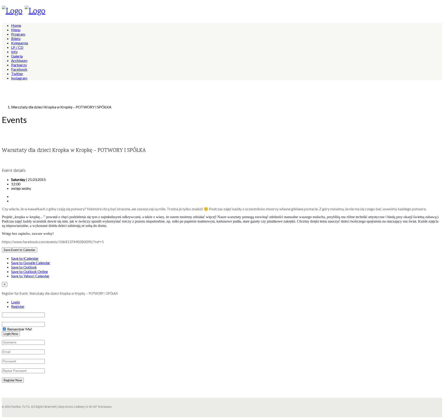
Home (16, 25)
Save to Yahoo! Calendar (30, 276)
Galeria (17, 56)
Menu (15, 30)
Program (18, 34)
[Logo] (12, 12)
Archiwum (19, 60)
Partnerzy (19, 65)
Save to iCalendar (25, 258)
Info (14, 51)
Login (15, 302)
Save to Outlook (24, 267)
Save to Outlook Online (29, 271)
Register (18, 306)
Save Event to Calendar (19, 250)
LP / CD (17, 47)
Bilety (16, 38)
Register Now (13, 380)
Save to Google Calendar (30, 262)
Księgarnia (19, 43)
